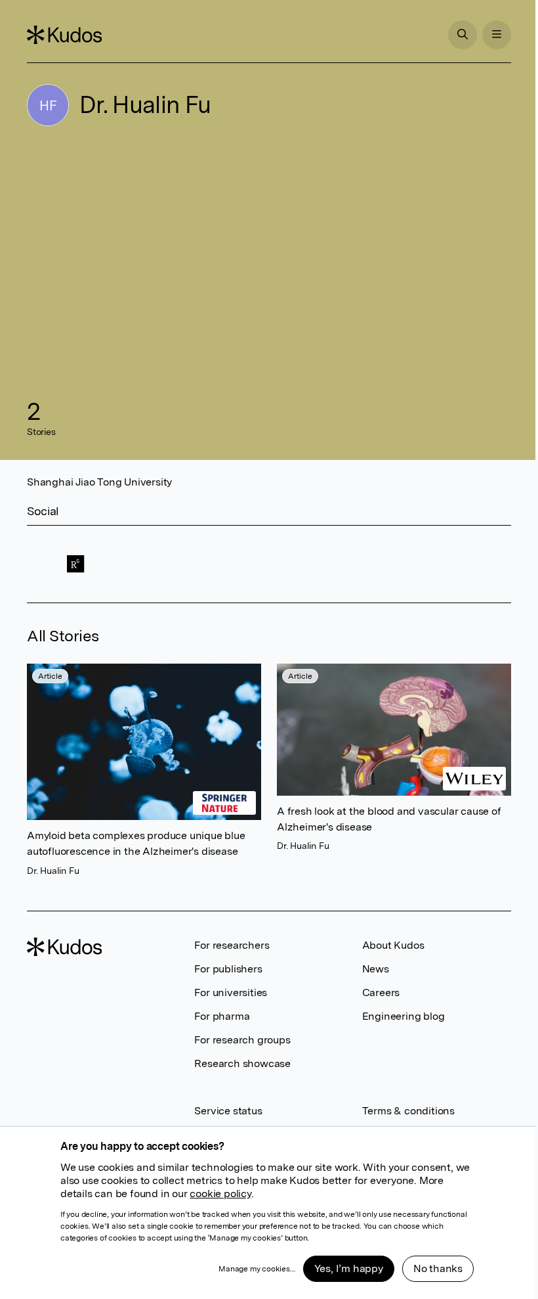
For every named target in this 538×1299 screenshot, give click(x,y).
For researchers (231, 945)
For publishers (228, 969)
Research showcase (242, 1063)
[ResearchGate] (75, 564)
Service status (228, 1111)
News (375, 969)
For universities (230, 992)
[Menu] (496, 34)
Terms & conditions (408, 1111)
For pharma (221, 1016)
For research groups (242, 1040)
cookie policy (220, 1193)
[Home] (64, 35)
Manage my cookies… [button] (256, 1268)
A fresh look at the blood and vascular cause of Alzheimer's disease (389, 819)
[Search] (462, 34)
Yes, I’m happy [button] (348, 1268)
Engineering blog (403, 1016)
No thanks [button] (438, 1268)
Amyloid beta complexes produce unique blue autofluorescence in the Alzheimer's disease (136, 844)
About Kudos (393, 945)
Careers (381, 992)
